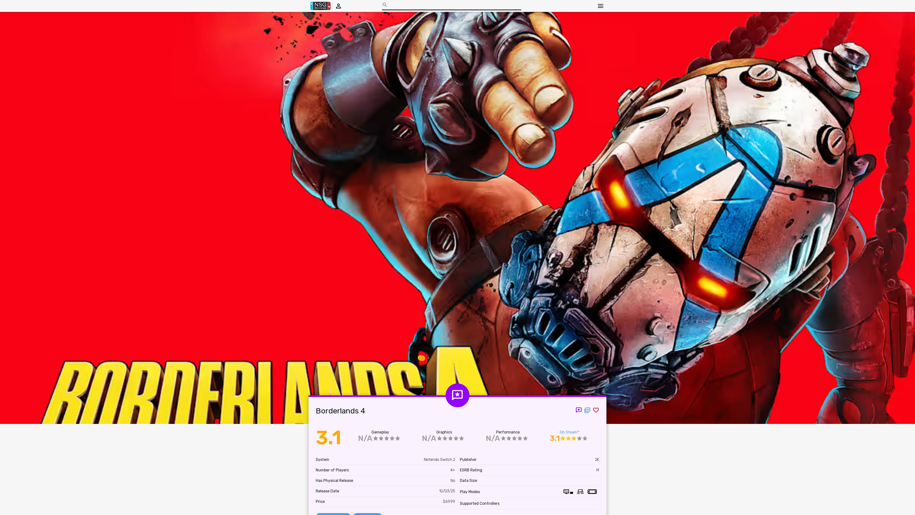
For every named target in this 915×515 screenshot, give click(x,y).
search (385, 5)
